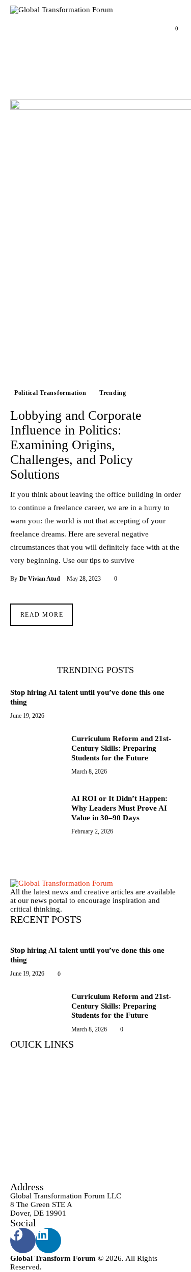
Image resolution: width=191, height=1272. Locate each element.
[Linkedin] (48, 1240)
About (20, 1086)
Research (25, 1116)
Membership (30, 1177)
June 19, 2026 (27, 715)
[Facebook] (23, 1240)
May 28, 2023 (84, 578)
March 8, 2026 (89, 771)
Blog (18, 1131)
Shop (18, 1147)
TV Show (26, 1101)
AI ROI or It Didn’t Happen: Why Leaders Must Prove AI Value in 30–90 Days (119, 808)
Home (20, 1070)
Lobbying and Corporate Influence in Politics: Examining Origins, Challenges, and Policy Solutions (76, 445)
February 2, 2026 (92, 831)
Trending (112, 392)
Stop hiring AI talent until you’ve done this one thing (87, 697)
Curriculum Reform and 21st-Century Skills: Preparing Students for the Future (121, 748)
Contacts (24, 1162)
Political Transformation (50, 392)
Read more (41, 614)
